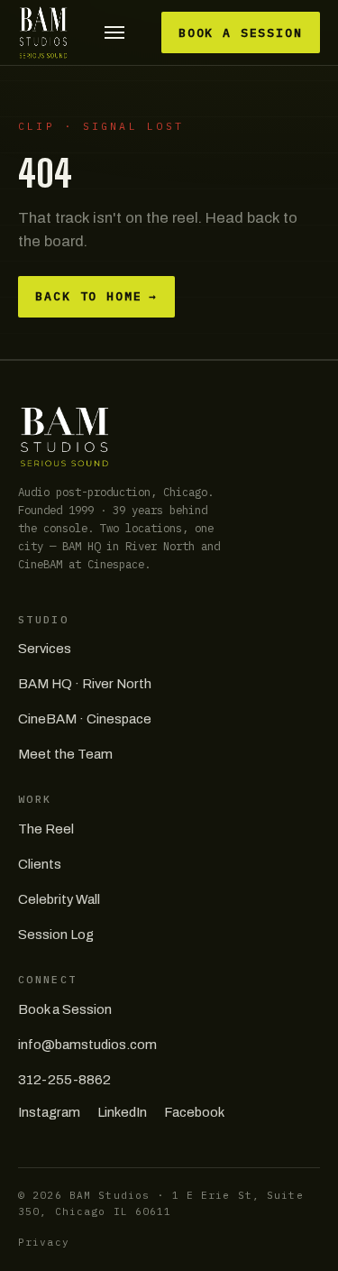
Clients (39, 864)
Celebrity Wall (59, 899)
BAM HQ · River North (84, 684)
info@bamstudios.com (87, 1044)
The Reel (46, 829)
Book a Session (240, 33)
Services (44, 648)
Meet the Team (65, 754)
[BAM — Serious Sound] (43, 32)
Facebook (194, 1112)
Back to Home (96, 296)
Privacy (43, 1242)
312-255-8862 (64, 1080)
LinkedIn (122, 1112)
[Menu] (114, 33)
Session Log (56, 934)
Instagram (49, 1112)
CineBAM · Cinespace (84, 719)
